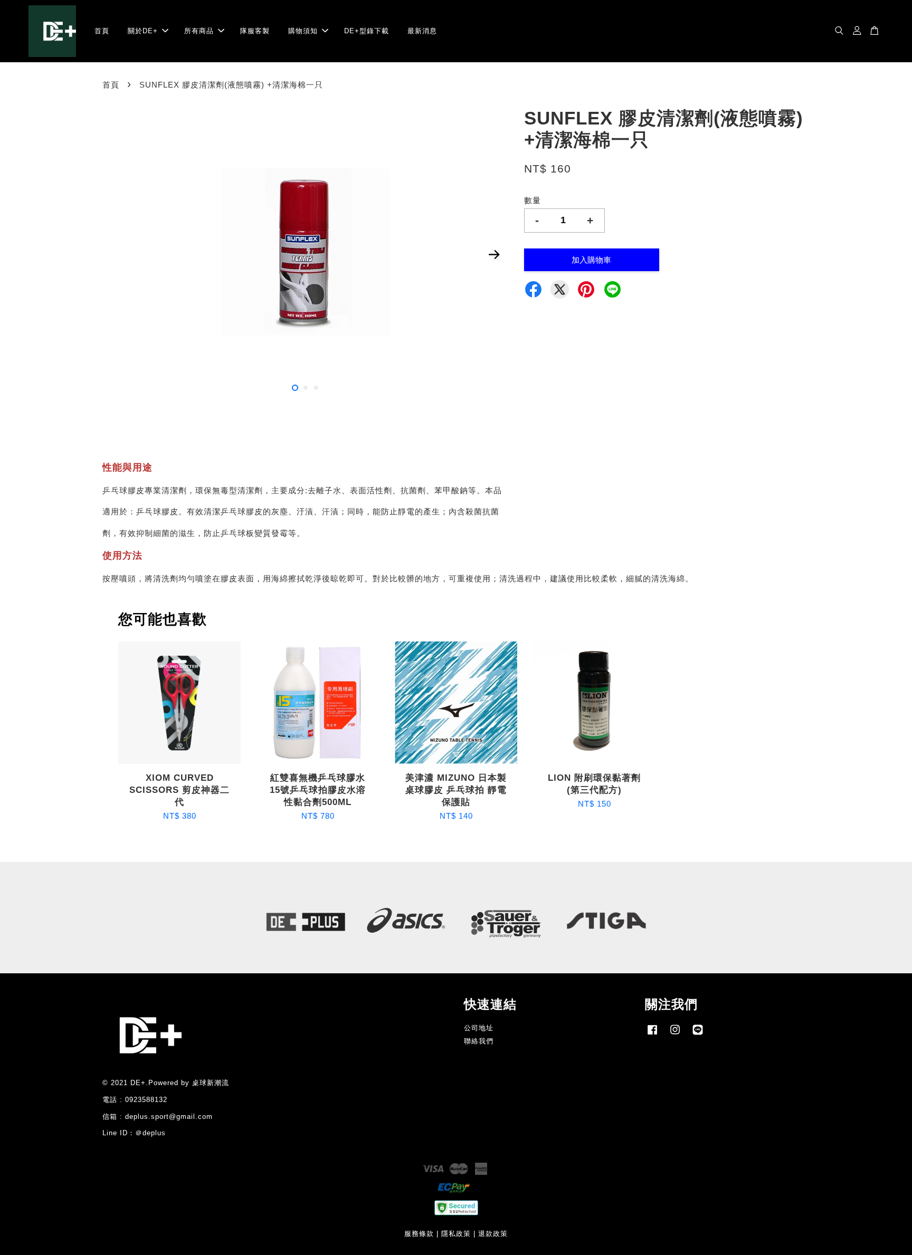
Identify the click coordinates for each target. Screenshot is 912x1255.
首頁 (101, 31)
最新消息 (422, 31)
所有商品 (199, 31)
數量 (532, 200)
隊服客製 (255, 31)
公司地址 (478, 1028)
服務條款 (419, 1234)
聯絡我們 (478, 1041)
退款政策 (493, 1234)
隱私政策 (456, 1234)
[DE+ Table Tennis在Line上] (697, 1035)
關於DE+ (143, 31)
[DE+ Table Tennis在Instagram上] (675, 1035)
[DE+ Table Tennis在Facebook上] (652, 1035)
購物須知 (303, 31)
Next (494, 255)
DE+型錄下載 (366, 31)
